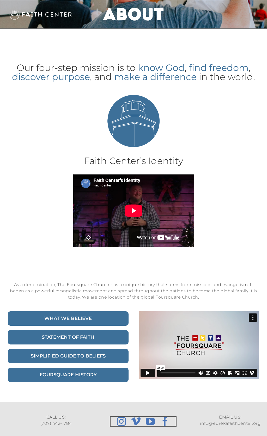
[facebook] (165, 421)
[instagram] (121, 421)
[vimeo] (136, 421)
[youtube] (150, 421)
